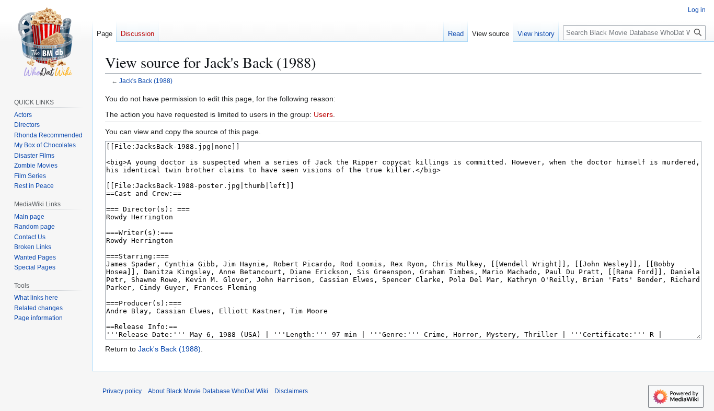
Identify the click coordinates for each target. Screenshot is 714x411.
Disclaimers (291, 391)
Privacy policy (122, 391)
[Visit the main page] (46, 42)
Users (323, 114)
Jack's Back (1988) (145, 80)
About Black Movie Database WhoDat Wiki (208, 391)
